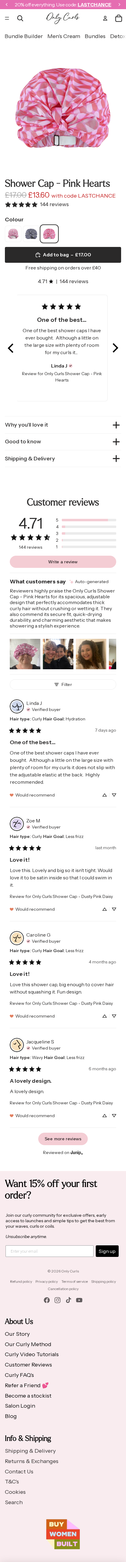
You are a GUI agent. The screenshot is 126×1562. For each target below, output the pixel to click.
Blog (11, 1416)
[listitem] (13, 234)
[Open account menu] (105, 18)
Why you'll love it (26, 424)
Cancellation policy (63, 1288)
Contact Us (19, 1471)
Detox (118, 36)
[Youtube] (79, 1300)
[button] (11, 348)
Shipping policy (103, 1281)
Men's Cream (63, 36)
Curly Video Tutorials (32, 1354)
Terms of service (74, 1281)
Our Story (17, 1334)
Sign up (107, 1251)
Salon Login (20, 1405)
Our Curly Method (28, 1344)
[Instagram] (57, 1300)
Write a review (62, 561)
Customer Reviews (28, 1364)
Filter (66, 684)
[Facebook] (46, 1300)
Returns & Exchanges (31, 1461)
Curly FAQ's (19, 1375)
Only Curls (70, 1271)
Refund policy (21, 1281)
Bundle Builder (24, 36)
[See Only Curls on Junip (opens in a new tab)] (77, 1152)
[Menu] (7, 18)
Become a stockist (28, 1395)
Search (14, 1502)
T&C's (12, 1481)
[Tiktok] (68, 1300)
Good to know (23, 441)
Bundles (95, 36)
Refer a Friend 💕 (27, 1385)
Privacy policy (46, 1281)
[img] (71, 366)
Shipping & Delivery (30, 458)
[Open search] (20, 18)
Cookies (15, 1492)
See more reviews (63, 1138)
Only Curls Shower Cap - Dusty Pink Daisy (72, 896)
